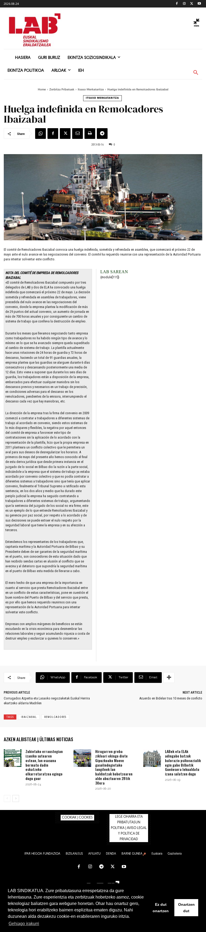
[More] (169, 677)
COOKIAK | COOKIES (77, 817)
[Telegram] (102, 133)
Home (42, 89)
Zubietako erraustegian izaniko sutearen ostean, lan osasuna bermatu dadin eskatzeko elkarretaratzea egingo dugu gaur (44, 764)
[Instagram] (184, 4)
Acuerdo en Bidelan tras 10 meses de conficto (170, 698)
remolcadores (55, 717)
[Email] (77, 133)
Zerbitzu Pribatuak (61, 89)
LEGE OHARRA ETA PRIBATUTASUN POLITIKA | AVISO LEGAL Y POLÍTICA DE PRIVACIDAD (129, 828)
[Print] (89, 133)
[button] (195, 72)
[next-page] (15, 798)
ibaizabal (29, 717)
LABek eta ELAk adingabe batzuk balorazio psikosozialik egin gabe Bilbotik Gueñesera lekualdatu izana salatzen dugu (183, 762)
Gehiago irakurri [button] (24, 923)
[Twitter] (192, 4)
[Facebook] (177, 4)
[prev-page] (7, 798)
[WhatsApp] (40, 133)
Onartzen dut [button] (186, 907)
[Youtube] (199, 4)
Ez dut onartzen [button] (161, 907)
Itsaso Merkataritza (91, 89)
